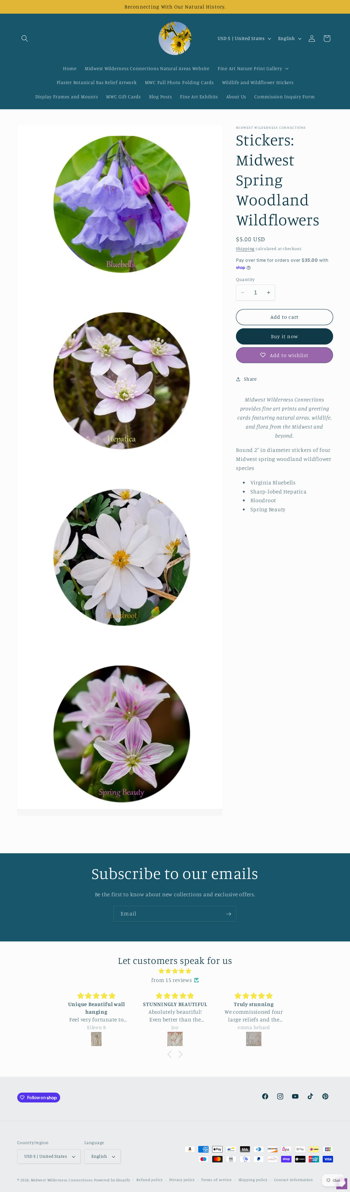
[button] (24, 38)
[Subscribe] (228, 914)
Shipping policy (252, 1180)
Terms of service (216, 1180)
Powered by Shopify (112, 1180)
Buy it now (284, 336)
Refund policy (149, 1180)
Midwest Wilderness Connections (62, 1180)
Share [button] (250, 379)
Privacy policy (182, 1180)
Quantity (245, 279)
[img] (175, 971)
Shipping (245, 248)
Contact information (293, 1180)
